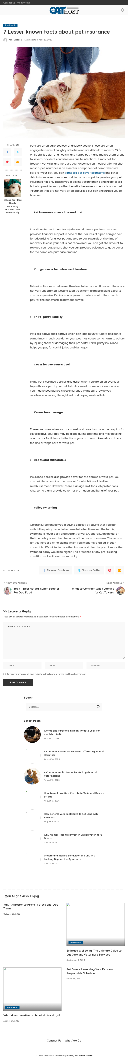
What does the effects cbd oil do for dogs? (31, 1015)
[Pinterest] (7, 162)
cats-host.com (83, 1055)
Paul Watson (15, 40)
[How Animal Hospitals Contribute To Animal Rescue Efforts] (32, 797)
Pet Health (10, 25)
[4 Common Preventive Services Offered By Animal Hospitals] (32, 755)
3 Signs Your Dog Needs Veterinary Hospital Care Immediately (13, 206)
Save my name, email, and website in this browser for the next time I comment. (46, 674)
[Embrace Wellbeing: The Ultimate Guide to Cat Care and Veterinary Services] (95, 924)
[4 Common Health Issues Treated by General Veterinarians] (32, 776)
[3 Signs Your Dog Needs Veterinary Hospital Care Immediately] (12, 188)
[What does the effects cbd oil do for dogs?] (32, 989)
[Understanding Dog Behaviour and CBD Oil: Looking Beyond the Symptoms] (32, 859)
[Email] (18, 162)
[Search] (123, 10)
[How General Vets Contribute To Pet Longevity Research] (32, 817)
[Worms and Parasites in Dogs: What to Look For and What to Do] (32, 734)
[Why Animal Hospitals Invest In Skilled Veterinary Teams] (32, 838)
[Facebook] (7, 152)
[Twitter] (18, 152)
